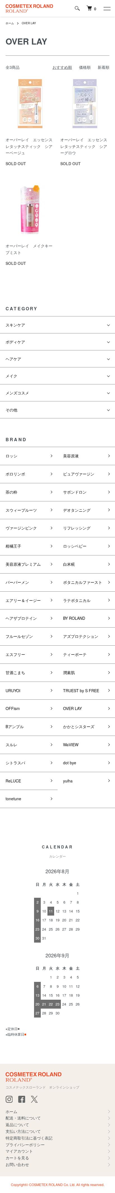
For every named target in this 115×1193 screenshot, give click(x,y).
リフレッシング (76, 528)
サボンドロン (75, 492)
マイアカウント (19, 1151)
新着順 (103, 67)
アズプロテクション (80, 636)
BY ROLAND (74, 618)
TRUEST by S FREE (81, 690)
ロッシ (11, 455)
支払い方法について (23, 1131)
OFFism (13, 708)
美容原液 (71, 455)
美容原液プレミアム (23, 564)
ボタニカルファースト (82, 582)
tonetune (13, 798)
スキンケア (15, 325)
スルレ (11, 744)
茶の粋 (11, 492)
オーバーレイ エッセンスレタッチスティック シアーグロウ (83, 146)
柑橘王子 (13, 546)
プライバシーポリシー (25, 1144)
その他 (11, 410)
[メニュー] (106, 8)
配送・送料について (23, 1118)
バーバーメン (17, 582)
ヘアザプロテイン (21, 618)
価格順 (85, 67)
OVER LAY (29, 23)
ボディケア (15, 342)
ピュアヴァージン (78, 474)
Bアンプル (15, 726)
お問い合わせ (17, 1164)
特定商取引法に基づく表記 (29, 1138)
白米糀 (69, 564)
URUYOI (13, 690)
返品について (17, 1124)
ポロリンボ (15, 474)
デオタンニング (76, 510)
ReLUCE (13, 781)
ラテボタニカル (76, 600)
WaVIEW (70, 744)
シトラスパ (15, 762)
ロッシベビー (75, 546)
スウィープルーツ (21, 510)
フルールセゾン (19, 636)
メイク (11, 376)
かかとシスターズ (78, 726)
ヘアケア (13, 359)
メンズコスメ (17, 393)
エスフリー (15, 654)
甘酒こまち (15, 672)
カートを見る (17, 1157)
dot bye (69, 762)
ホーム (10, 23)
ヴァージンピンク (21, 528)
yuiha (68, 781)
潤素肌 (69, 672)
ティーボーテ (75, 654)
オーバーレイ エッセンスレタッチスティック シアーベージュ (29, 146)
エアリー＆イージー (23, 600)
